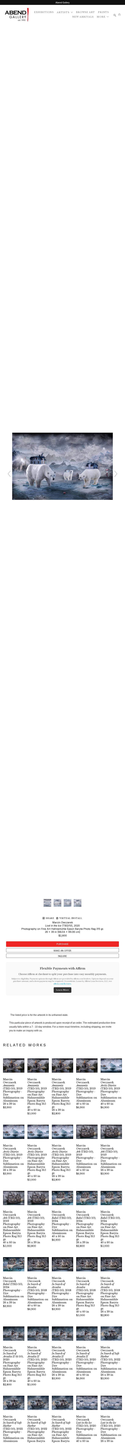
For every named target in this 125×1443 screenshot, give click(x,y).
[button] (65, 12)
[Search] (115, 15)
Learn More (62, 990)
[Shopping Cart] (119, 14)
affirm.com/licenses (62, 984)
